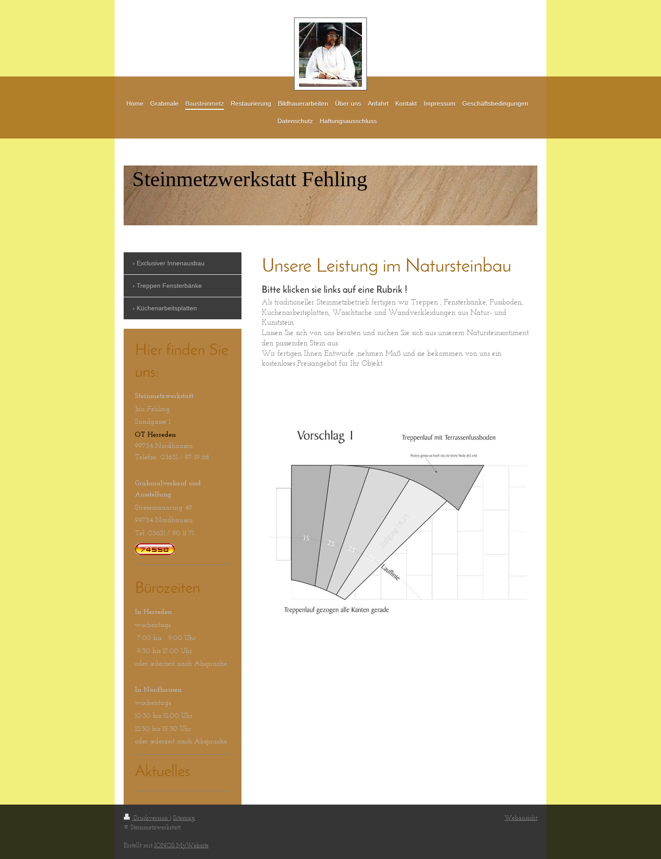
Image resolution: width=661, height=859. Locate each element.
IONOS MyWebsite (181, 845)
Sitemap (184, 818)
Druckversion (151, 818)
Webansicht (521, 818)
